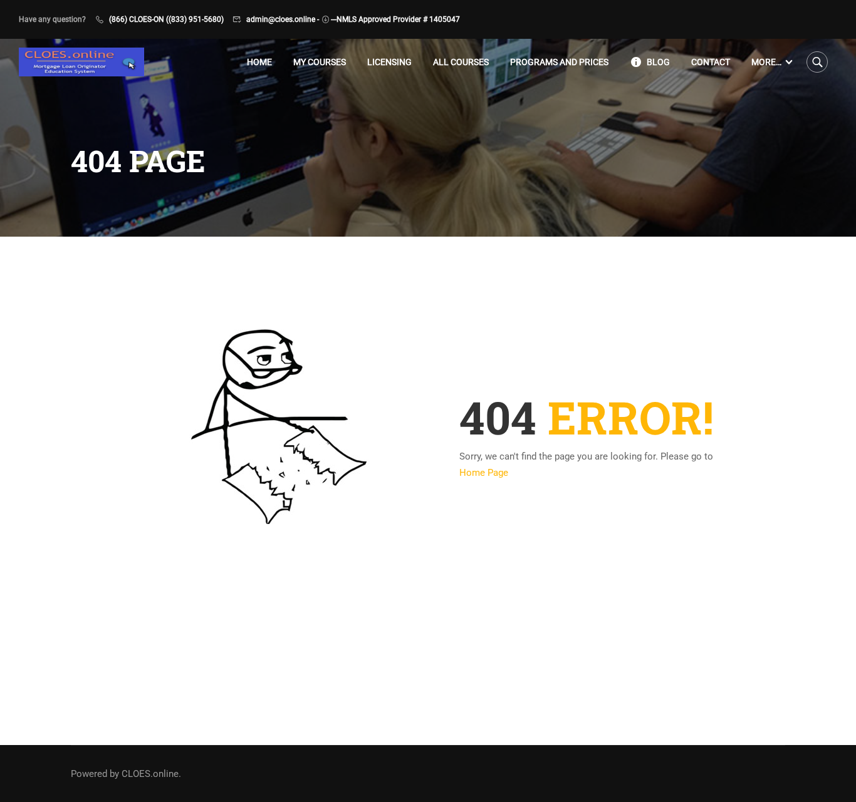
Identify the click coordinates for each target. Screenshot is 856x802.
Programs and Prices (559, 62)
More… (766, 62)
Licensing (389, 62)
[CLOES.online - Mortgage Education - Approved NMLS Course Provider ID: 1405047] (81, 62)
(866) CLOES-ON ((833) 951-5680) (166, 19)
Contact (710, 62)
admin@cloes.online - (282, 19)
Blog (658, 62)
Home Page (483, 472)
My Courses (319, 62)
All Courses (461, 62)
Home (259, 62)
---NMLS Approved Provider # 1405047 (395, 19)
